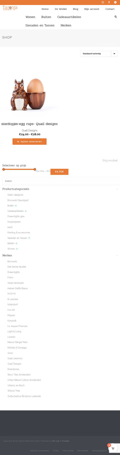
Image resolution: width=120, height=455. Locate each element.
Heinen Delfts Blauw (18, 288)
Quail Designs (29, 130)
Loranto (11, 337)
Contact (110, 9)
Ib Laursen (13, 299)
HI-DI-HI (11, 293)
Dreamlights (14, 272)
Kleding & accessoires (19, 232)
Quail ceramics (15, 358)
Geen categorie (15, 195)
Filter (59, 171)
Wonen (30, 17)
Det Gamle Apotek (17, 266)
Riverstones (13, 369)
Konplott (12, 320)
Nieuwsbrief (68, 451)
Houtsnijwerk (14, 222)
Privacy (56, 451)
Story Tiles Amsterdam (19, 374)
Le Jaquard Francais (18, 326)
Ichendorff (13, 304)
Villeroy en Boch (16, 385)
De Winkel (61, 9)
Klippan (11, 315)
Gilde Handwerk (16, 283)
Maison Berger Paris (18, 342)
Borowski (12, 261)
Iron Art (11, 310)
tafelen (11, 243)
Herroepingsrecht (99, 451)
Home (45, 9)
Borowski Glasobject (18, 200)
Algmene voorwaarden (39, 451)
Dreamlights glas (16, 216)
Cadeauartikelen (69, 17)
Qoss (10, 353)
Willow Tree (14, 390)
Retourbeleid (82, 451)
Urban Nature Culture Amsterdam (24, 380)
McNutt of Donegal (17, 347)
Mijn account (91, 9)
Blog (75, 9)
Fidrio (10, 277)
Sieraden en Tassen (39, 25)
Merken (66, 25)
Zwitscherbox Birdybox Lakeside (24, 396)
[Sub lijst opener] (16, 206)
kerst (10, 227)
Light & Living (14, 331)
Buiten (46, 17)
